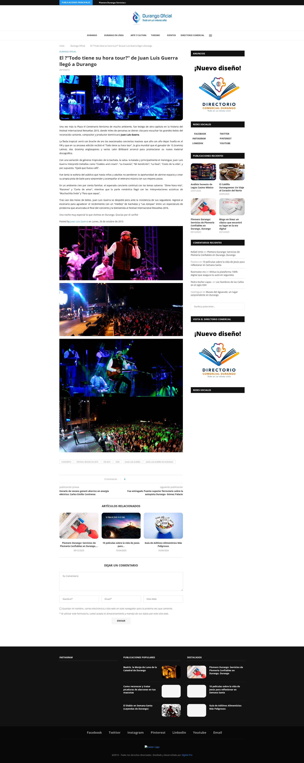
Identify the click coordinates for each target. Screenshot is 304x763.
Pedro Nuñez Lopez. (201, 281)
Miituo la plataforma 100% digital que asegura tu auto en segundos (214, 273)
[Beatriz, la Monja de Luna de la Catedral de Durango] (171, 672)
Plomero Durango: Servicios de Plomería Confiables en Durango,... (79, 544)
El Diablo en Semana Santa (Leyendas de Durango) (137, 707)
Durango (92, 35)
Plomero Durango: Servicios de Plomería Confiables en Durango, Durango (202, 224)
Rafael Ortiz (197, 251)
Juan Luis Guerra (79, 221)
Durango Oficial (77, 45)
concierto (66, 462)
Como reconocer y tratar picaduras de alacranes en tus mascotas (139, 689)
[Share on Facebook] (129, 479)
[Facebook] (231, 2)
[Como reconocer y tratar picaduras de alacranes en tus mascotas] (171, 691)
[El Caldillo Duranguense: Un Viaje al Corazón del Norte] (232, 171)
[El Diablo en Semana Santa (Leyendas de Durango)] (171, 710)
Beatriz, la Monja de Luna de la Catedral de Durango (140, 669)
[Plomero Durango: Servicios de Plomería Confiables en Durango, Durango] (78, 526)
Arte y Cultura (138, 35)
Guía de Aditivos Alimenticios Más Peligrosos (163, 544)
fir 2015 (107, 462)
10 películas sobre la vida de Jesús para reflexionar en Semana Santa (218, 263)
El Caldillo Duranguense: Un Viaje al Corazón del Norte (231, 187)
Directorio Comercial (192, 35)
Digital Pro (187, 755)
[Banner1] (218, 354)
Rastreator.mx (198, 271)
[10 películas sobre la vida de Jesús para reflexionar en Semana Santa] (121, 526)
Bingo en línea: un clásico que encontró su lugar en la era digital (230, 224)
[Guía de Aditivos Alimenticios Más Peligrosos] (163, 526)
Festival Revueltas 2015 (87, 462)
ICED (118, 462)
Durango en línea (114, 35)
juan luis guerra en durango (159, 462)
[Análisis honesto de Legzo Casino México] (203, 171)
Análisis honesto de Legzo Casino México (202, 186)
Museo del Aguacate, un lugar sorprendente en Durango (214, 293)
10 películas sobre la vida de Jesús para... (121, 544)
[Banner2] (218, 88)
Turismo (155, 35)
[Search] (217, 35)
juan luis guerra (132, 462)
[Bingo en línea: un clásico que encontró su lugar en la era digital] (232, 206)
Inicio (61, 45)
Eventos (171, 35)
